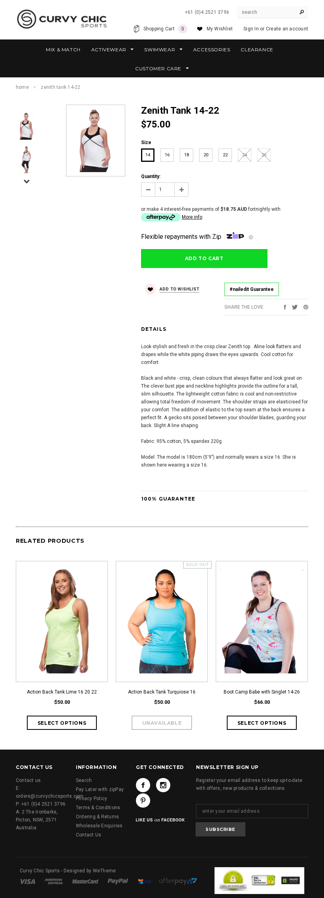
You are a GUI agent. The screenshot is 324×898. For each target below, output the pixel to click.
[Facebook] (143, 785)
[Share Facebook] (285, 306)
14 (147, 154)
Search (84, 780)
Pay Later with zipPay (100, 789)
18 (186, 154)
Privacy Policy (91, 798)
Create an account (287, 29)
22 (225, 154)
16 (167, 154)
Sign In (251, 29)
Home (22, 87)
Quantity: (150, 176)
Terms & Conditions (98, 807)
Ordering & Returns (97, 816)
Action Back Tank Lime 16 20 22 (62, 692)
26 (264, 154)
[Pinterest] (305, 306)
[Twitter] (295, 306)
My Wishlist (220, 29)
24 (244, 154)
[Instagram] (163, 785)
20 (205, 154)
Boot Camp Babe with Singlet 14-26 (262, 692)
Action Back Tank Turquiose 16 (162, 692)
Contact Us (88, 835)
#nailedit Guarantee (252, 289)
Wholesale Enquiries (99, 826)
